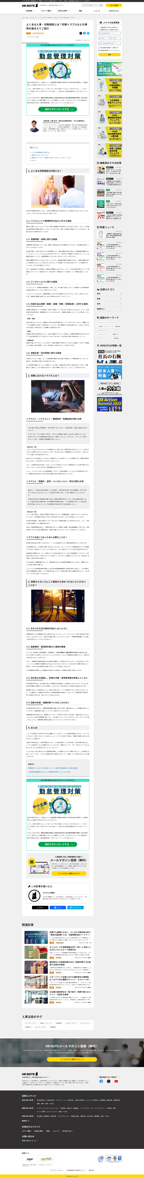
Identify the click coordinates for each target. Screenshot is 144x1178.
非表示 (35, 147)
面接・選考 (40, 1104)
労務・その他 (105, 1116)
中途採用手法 (50, 1100)
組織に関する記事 (27, 1108)
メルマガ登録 (114, 5)
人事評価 (62, 1108)
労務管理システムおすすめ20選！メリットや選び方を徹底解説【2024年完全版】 (53, 768)
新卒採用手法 (41, 1100)
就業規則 (46, 1116)
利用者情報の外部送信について (76, 1170)
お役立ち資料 (38, 1131)
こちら (118, 50)
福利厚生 (83, 1116)
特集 (80, 11)
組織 (98, 299)
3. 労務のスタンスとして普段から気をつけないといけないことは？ (50, 158)
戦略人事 (28, 1027)
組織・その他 (63, 1112)
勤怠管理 (53, 1116)
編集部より (101, 309)
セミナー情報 (26, 1131)
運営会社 (91, 1170)
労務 (98, 304)
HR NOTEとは (66, 1131)
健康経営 (59, 1023)
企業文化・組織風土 (72, 1108)
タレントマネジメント (98, 1108)
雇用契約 (53, 1027)
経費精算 (96, 1116)
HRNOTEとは (114, 11)
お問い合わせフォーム (29, 1141)
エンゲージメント (41, 1027)
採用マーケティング (46, 1023)
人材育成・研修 (111, 1108)
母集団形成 (116, 1100)
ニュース (97, 11)
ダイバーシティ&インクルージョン (47, 1108)
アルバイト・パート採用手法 (65, 1100)
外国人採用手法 (80, 1100)
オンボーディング (71, 1023)
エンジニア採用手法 (92, 1100)
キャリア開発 (41, 1112)
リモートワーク (86, 1023)
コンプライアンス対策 (33, 37)
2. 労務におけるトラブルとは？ (39, 155)
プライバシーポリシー (57, 1170)
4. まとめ (33, 160)
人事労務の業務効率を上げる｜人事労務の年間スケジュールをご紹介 (49, 772)
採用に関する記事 (27, 1100)
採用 (98, 293)
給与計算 (90, 1116)
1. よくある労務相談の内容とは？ (40, 152)
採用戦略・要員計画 (106, 1100)
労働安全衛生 (75, 1116)
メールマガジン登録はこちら (68, 873)
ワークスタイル (85, 1108)
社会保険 (39, 1116)
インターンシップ (31, 1023)
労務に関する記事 (27, 1116)
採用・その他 (49, 1104)
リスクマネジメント (63, 1116)
